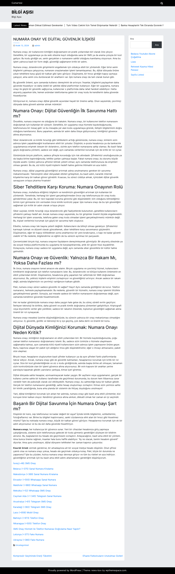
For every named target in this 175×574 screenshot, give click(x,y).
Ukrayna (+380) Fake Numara (28, 539)
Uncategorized (22, 545)
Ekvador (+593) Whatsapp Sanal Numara (34, 479)
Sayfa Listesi (137, 74)
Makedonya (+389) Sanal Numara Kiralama (35, 474)
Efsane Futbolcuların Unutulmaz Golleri (103, 555)
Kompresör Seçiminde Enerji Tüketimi (32, 555)
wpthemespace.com (116, 570)
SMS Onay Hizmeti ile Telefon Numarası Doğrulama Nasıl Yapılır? (46, 529)
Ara (132, 38)
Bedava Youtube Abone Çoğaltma (143, 55)
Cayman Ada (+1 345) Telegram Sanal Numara (37, 496)
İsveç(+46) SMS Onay (24, 463)
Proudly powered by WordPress (65, 570)
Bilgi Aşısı (22, 12)
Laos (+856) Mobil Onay (26, 512)
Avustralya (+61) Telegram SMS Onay (32, 501)
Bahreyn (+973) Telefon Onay (28, 518)
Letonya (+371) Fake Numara (28, 534)
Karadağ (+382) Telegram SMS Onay (32, 507)
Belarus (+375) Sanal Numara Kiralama (33, 468)
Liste (133, 61)
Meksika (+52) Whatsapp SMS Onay (32, 490)
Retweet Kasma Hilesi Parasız (142, 68)
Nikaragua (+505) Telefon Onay (29, 523)
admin (37, 45)
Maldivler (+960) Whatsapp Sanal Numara (35, 485)
